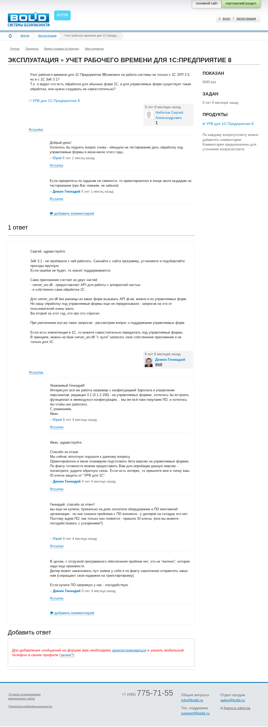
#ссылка (36, 129)
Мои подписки (94, 48)
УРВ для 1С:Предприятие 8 (56, 101)
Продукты (31, 48)
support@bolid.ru (195, 713)
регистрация (246, 18)
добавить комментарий (74, 213)
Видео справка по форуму (61, 48)
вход (226, 18)
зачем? (67, 655)
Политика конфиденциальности (30, 706)
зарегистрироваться (129, 650)
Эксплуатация (47, 35)
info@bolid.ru (192, 700)
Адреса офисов (237, 708)
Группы (15, 48)
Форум (24, 35)
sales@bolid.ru (232, 700)
